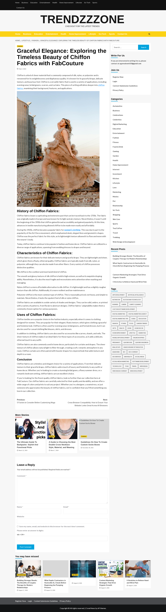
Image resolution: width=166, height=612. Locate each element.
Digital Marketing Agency (138, 314)
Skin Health (128, 356)
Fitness (116, 142)
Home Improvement (66, 3)
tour (127, 366)
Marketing (117, 192)
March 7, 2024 (54, 450)
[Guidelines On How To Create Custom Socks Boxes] (94, 429)
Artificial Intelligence (136, 295)
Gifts (114, 328)
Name (20, 507)
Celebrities (117, 120)
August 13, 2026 (50, 590)
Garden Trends (142, 323)
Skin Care (116, 219)
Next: (88, 402)
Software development (140, 361)
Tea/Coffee (117, 228)
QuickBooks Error (141, 342)
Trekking (116, 237)
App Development (118, 295)
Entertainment (45, 3)
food (131, 323)
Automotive (117, 106)
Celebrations (118, 115)
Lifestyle (79, 3)
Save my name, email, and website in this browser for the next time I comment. (52, 526)
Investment (117, 174)
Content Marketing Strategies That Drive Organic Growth (129, 276)
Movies (115, 197)
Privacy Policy (118, 90)
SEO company (133, 352)
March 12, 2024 (23, 450)
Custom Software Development (123, 309)
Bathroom (116, 299)
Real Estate (116, 347)
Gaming (116, 151)
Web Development (136, 371)
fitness (123, 323)
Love (115, 187)
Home (17, 3)
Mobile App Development (121, 337)
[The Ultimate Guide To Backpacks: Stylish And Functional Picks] (30, 429)
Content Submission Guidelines (125, 86)
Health (54, 3)
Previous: (36, 401)
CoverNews (90, 608)
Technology (117, 366)
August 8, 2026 (78, 583)
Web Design (143, 366)
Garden (116, 156)
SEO (124, 352)
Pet (114, 201)
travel (134, 366)
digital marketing (118, 314)
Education (33, 3)
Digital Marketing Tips (120, 318)
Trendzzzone (82, 19)
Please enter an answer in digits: (30, 530)
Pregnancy (116, 342)
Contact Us (20, 8)
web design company (119, 371)
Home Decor (139, 328)
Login (115, 81)
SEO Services (116, 356)
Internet (116, 169)
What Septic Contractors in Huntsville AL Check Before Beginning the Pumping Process (131, 264)
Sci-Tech (87, 3)
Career (123, 304)
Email (66, 507)
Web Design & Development (124, 242)
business (115, 304)
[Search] (149, 34)
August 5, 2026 (105, 588)
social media (139, 356)
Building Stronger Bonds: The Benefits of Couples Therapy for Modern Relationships (130, 257)
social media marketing (120, 361)
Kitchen (116, 178)
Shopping (116, 215)
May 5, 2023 (22, 69)
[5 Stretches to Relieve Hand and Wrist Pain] (138, 568)
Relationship (118, 206)
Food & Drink (118, 147)
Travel (115, 233)
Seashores (116, 352)
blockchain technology (132, 299)
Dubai (133, 318)
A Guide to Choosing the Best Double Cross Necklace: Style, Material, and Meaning (62, 445)
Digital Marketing (120, 124)
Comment (21, 476)
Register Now (118, 77)
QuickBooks (127, 342)
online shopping (138, 337)
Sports (94, 3)
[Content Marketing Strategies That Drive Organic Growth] (110, 568)
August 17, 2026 (23, 590)
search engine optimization (133, 347)
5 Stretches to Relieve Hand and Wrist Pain (130, 282)
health (121, 328)
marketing (142, 333)
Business (25, 3)
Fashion (20, 46)
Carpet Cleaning (135, 304)
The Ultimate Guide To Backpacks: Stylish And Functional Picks (27, 445)
